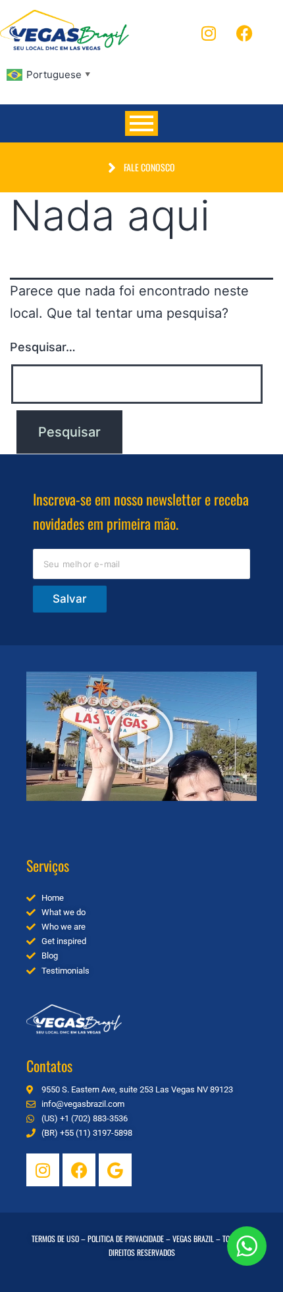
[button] (141, 736)
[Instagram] (208, 32)
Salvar (70, 598)
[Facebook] (244, 32)
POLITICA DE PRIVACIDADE (126, 1238)
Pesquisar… (43, 347)
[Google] (115, 1169)
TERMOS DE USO (55, 1238)
